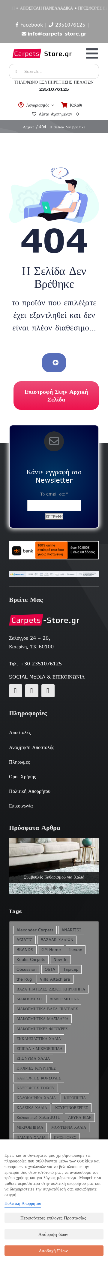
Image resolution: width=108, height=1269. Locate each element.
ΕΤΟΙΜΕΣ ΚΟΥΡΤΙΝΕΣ (36, 1068)
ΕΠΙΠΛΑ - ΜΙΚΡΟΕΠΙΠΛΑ (39, 1048)
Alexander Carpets (34, 930)
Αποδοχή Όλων (53, 1251)
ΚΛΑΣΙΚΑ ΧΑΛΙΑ (31, 1107)
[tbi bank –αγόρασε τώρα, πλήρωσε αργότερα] (54, 550)
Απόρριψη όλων (53, 1234)
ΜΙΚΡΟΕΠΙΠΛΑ (29, 1127)
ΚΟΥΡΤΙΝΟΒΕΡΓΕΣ (71, 1107)
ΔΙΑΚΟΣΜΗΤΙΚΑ (64, 999)
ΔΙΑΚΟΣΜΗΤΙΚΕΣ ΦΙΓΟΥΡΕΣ (42, 1028)
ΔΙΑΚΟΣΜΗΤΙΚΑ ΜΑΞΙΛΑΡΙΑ (42, 1018)
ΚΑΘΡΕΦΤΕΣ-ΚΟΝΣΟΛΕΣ (38, 1078)
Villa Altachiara (55, 979)
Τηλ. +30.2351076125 (35, 663)
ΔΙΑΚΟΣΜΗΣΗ (29, 999)
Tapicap (70, 969)
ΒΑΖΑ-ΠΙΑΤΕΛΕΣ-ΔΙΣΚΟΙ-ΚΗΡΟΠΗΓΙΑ (50, 989)
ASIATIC (24, 939)
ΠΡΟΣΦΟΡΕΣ (65, 1137)
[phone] (48, 690)
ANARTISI (71, 930)
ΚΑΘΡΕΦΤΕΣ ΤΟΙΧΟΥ (35, 1087)
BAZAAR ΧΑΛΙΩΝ (56, 939)
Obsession (26, 969)
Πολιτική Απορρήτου (22, 1203)
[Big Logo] (42, 46)
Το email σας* (54, 494)
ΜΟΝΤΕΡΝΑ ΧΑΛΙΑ (68, 1127)
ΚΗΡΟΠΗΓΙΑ (75, 1097)
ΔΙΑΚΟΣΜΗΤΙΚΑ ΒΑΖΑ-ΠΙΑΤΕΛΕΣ (47, 1008)
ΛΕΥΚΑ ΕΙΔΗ (80, 1117)
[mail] (31, 690)
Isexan (75, 949)
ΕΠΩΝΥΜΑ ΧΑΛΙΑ (33, 1058)
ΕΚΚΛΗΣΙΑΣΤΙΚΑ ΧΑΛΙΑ (38, 1038)
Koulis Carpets (30, 959)
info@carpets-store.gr (57, 33)
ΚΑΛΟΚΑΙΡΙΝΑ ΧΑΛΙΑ (36, 1097)
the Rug (24, 979)
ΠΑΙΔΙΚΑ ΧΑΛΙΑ (31, 1137)
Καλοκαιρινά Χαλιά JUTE (38, 1117)
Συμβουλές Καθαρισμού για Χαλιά (54, 877)
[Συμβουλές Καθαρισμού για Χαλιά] (54, 866)
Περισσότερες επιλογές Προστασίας (53, 1218)
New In (60, 959)
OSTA (50, 969)
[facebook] (15, 690)
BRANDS (24, 949)
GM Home (51, 949)
